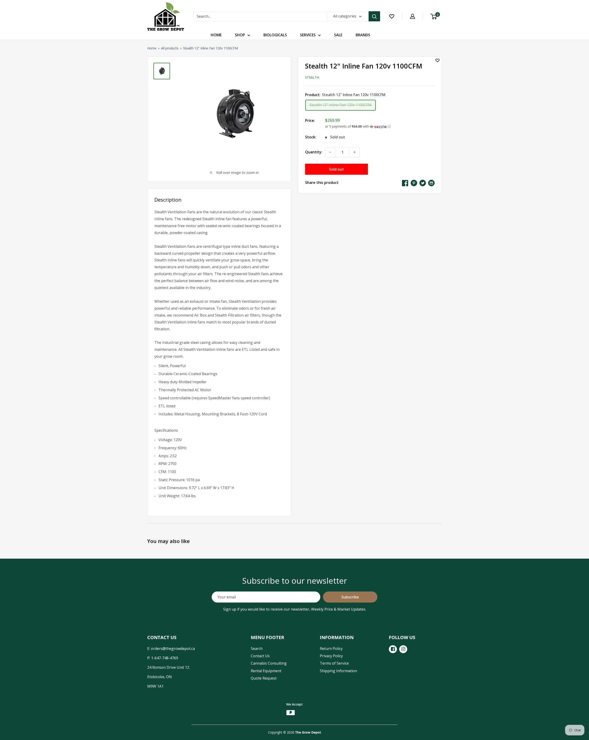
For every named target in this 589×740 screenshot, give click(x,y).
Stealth (312, 77)
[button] (380, 126)
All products (170, 48)
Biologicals (275, 34)
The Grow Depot (308, 732)
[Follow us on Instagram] (403, 649)
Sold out (336, 169)
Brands (363, 34)
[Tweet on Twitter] (422, 182)
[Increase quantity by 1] (354, 152)
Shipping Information (338, 670)
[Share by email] (431, 182)
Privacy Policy (331, 655)
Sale (338, 34)
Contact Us (260, 655)
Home (216, 34)
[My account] (412, 16)
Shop (240, 34)
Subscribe (350, 597)
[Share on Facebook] (405, 182)
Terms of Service (334, 663)
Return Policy (331, 648)
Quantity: (313, 151)
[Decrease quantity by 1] (330, 152)
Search (257, 648)
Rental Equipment (266, 670)
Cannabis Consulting (269, 663)
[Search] (374, 16)
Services (308, 34)
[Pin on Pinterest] (414, 182)
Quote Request (264, 678)
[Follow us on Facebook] (393, 649)
